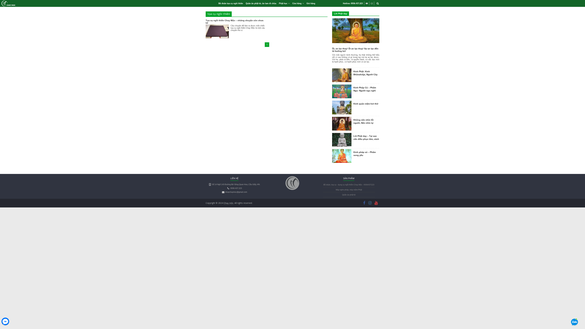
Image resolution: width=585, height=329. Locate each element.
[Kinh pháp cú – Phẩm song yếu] (341, 151)
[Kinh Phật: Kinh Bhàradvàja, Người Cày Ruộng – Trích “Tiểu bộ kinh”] (341, 70)
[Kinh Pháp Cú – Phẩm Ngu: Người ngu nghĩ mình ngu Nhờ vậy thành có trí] (341, 86)
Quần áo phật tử (349, 195)
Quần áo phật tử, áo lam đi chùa (261, 3)
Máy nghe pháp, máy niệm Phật (349, 190)
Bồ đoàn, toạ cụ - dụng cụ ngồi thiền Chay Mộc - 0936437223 (348, 185)
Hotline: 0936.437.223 (353, 3)
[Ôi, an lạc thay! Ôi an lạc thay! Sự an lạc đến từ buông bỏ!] (355, 20)
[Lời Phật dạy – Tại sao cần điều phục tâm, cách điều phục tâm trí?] (341, 134)
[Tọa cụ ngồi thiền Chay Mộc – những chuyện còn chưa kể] (217, 26)
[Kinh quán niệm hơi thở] (341, 102)
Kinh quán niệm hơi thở (365, 104)
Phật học (283, 3)
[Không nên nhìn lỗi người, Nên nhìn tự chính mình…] (341, 118)
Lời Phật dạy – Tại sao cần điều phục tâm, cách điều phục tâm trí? (366, 139)
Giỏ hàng (311, 3)
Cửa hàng (296, 3)
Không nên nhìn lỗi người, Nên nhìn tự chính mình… (363, 123)
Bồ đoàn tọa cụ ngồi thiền (230, 3)
